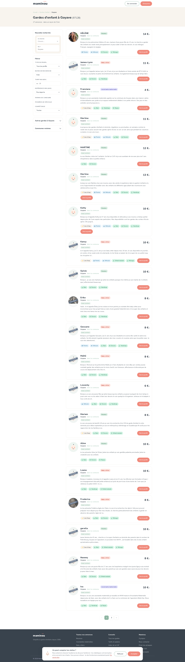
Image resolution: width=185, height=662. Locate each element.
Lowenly (84, 385)
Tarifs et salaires (114, 642)
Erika (83, 297)
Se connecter (132, 4)
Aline (83, 443)
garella (84, 528)
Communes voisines (43, 128)
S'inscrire (146, 4)
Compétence (40, 106)
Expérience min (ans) (43, 88)
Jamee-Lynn (86, 62)
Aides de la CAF (113, 645)
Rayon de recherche (43, 71)
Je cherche (41, 39)
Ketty (83, 207)
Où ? (39, 47)
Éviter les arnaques (145, 645)
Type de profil (41, 62)
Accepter (134, 654)
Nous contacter (144, 642)
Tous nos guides (114, 638)
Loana (83, 470)
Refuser (120, 654)
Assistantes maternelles (84, 642)
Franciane (85, 89)
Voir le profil (143, 52)
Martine (84, 118)
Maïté (83, 355)
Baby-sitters (80, 645)
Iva (81, 586)
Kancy (83, 241)
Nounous (79, 638)
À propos (142, 638)
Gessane (84, 326)
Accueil (35, 12)
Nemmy (84, 557)
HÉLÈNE (84, 33)
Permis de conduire (43, 97)
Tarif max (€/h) (40, 79)
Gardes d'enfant (45, 12)
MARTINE (85, 147)
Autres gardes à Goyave (44, 121)
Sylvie (83, 270)
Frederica (85, 499)
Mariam (84, 414)
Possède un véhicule (43, 102)
